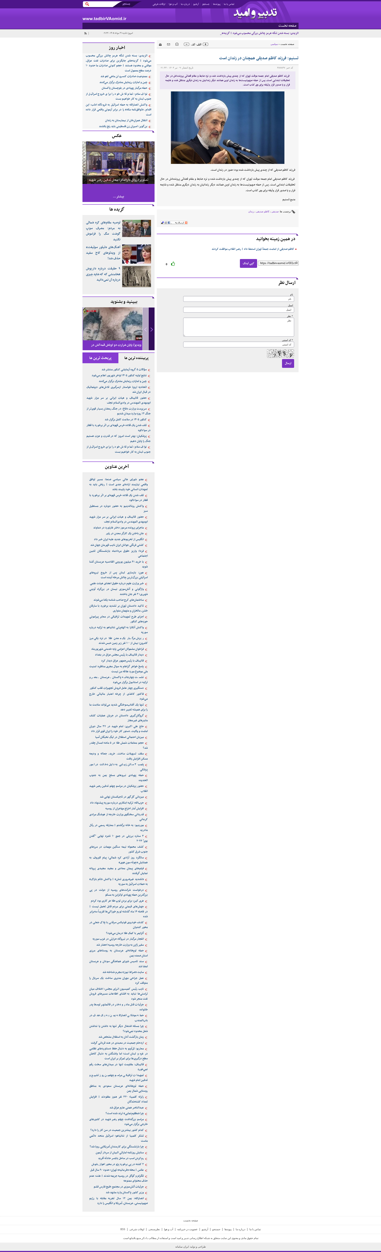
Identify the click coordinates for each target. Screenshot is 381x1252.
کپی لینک (248, 263)
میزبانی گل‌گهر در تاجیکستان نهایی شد (122, 797)
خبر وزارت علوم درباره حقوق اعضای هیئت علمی (117, 583)
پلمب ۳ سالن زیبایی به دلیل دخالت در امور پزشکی (118, 767)
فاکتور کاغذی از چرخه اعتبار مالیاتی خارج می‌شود (118, 697)
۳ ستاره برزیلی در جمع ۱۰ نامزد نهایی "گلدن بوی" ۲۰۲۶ (118, 839)
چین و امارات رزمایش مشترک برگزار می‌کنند (123, 82)
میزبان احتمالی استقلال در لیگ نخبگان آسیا (119, 737)
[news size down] (186, 44)
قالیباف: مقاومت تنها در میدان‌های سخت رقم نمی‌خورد (118, 1067)
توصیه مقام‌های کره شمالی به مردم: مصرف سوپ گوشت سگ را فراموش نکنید (103, 231)
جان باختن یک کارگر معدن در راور (125, 533)
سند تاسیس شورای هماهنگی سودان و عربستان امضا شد (118, 964)
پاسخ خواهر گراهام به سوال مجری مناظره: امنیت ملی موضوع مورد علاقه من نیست (118, 669)
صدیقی (275, 211)
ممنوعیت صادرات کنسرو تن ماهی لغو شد (124, 76)
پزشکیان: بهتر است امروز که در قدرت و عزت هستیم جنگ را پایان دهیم (118, 439)
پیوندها (216, 4)
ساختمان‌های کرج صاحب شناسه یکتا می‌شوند (118, 600)
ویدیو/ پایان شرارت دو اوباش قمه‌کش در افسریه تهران (116, 348)
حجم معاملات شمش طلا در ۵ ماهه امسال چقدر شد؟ (118, 745)
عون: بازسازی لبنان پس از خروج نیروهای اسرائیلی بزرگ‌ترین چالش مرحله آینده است (118, 575)
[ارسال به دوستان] (168, 44)
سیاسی (274, 44)
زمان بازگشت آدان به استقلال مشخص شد (121, 1037)
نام (291, 294)
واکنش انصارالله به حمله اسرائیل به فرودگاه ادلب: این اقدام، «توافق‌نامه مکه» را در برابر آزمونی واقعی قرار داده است (118, 109)
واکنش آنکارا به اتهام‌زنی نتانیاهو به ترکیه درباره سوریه (118, 630)
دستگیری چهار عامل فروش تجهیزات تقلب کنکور (117, 688)
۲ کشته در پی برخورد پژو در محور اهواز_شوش (118, 1164)
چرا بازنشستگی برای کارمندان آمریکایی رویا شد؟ (117, 1146)
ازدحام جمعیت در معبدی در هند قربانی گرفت (117, 1043)
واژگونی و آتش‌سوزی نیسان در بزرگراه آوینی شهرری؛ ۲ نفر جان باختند (118, 592)
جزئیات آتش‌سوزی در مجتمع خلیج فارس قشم (119, 1186)
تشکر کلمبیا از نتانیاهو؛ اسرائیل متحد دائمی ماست (118, 1138)
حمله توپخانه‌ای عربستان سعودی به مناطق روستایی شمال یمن (118, 1089)
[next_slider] (152, 328)
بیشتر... (118, 196)
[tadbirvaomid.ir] (136, 15)
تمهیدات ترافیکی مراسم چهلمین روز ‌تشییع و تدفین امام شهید (118, 1078)
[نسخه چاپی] (159, 44)
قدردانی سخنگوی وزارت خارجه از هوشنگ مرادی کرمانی (118, 817)
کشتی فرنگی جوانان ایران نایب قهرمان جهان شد (117, 545)
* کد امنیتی (287, 340)
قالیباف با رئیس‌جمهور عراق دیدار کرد (122, 660)
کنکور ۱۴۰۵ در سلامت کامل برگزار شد (126, 419)
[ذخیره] (177, 44)
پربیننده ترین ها (136, 358)
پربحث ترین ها (100, 358)
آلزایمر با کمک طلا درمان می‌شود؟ (125, 933)
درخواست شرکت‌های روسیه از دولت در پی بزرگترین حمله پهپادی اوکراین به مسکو (118, 893)
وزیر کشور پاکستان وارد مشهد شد (125, 1192)
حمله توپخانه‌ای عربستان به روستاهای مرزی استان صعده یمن (118, 953)
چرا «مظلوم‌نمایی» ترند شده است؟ (125, 1113)
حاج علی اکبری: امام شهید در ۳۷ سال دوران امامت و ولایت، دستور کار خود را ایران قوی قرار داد (118, 729)
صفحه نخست (287, 44)
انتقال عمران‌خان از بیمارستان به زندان (126, 120)
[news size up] (205, 44)
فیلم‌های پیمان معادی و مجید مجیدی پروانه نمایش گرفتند (118, 871)
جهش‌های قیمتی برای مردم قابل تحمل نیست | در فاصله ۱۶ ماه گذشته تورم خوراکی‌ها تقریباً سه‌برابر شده (118, 911)
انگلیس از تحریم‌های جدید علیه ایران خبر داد (119, 539)
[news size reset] (196, 44)
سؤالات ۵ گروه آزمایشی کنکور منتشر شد (124, 369)
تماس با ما (229, 4)
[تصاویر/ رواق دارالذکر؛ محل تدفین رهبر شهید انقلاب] (118, 162)
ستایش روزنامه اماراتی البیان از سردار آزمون (120, 1152)
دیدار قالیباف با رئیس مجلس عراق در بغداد (119, 654)
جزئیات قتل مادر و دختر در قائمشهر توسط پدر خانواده (118, 1007)
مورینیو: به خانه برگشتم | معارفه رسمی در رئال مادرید (118, 828)
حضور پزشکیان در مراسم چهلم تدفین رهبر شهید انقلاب (118, 789)
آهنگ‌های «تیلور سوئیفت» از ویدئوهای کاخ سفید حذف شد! (103, 252)
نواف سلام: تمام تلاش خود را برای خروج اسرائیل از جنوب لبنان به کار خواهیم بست (118, 97)
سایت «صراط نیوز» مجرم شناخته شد (123, 972)
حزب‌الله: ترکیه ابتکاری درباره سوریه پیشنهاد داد (117, 802)
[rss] (85, 33)
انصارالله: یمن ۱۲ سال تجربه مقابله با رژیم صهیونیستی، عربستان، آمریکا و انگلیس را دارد (118, 1201)
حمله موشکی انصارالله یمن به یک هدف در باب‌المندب (118, 1018)
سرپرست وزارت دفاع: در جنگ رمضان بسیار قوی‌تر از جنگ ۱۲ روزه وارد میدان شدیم (118, 411)
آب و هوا (173, 4)
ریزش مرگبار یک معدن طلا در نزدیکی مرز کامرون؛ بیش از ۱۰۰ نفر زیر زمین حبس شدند (118, 641)
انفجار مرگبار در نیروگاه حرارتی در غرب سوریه (118, 939)
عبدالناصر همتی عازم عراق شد (127, 1107)
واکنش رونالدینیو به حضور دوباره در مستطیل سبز (118, 509)
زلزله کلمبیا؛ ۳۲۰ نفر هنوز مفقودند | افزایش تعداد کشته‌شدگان (118, 1099)
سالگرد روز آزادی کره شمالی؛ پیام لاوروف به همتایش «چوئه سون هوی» (118, 860)
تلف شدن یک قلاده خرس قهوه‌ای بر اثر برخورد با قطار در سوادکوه (118, 428)
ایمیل (290, 305)
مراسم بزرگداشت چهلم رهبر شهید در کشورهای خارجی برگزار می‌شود (118, 1122)
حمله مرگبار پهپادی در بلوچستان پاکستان (124, 88)
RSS (122, 1229)
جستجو (206, 4)
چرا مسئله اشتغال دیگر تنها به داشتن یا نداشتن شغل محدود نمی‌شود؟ (118, 1029)
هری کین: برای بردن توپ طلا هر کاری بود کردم (117, 900)
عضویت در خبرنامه (187, 1229)
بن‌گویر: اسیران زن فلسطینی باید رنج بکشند (123, 126)
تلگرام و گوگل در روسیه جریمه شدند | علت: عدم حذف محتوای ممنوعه (118, 1178)
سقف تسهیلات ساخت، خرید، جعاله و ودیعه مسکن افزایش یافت (118, 756)
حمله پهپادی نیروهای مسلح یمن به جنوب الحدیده (118, 778)
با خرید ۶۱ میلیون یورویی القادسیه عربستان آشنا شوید (118, 564)
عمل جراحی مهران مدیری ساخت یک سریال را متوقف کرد (118, 981)
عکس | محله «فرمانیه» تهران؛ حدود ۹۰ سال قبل (117, 1170)
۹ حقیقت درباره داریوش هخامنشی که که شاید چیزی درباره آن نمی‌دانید (103, 274)
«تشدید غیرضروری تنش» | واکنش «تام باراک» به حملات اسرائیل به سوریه (118, 882)
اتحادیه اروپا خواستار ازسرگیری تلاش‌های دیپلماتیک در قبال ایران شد (118, 390)
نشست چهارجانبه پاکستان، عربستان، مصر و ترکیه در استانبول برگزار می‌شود (118, 680)
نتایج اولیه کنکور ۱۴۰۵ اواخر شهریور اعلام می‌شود (119, 375)
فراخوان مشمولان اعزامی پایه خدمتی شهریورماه (118, 649)
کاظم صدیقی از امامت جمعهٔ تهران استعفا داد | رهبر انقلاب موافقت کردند (253, 249)
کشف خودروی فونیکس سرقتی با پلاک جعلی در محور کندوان (118, 925)
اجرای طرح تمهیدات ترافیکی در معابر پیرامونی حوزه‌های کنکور (118, 619)
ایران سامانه (182, 1246)
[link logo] (255, 14)
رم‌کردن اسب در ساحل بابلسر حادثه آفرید (121, 1158)
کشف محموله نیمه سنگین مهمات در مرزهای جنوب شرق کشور (118, 849)
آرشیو (196, 4)
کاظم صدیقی (262, 211)
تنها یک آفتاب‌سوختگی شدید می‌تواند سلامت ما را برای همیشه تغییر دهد (118, 707)
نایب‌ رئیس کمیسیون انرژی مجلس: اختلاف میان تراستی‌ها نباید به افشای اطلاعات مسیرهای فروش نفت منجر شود (118, 994)
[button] (152, 328)
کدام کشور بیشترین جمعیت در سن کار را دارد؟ (117, 1130)
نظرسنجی (154, 1229)
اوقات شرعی (159, 4)
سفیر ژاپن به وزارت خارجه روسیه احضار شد (120, 945)
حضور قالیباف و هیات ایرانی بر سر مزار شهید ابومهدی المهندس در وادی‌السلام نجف (118, 401)
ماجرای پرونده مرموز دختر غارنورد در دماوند (118, 527)
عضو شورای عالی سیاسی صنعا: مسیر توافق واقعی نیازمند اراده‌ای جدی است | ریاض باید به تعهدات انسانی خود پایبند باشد (118, 484)
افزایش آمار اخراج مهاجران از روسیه (124, 808)
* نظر (290, 316)
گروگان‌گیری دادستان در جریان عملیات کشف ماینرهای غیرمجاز (118, 718)
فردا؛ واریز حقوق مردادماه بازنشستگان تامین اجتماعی (118, 554)
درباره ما (185, 4)
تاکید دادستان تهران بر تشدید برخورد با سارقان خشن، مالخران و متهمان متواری (118, 608)
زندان (251, 211)
